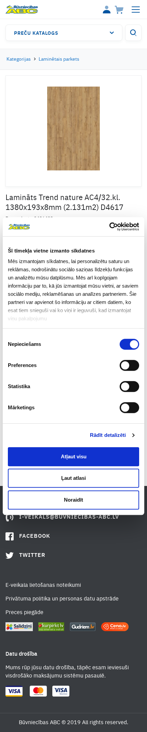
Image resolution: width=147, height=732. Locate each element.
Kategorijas (18, 59)
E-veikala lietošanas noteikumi (43, 585)
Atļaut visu (73, 456)
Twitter (32, 555)
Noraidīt (73, 500)
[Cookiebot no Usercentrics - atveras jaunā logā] (109, 226)
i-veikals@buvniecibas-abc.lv (69, 517)
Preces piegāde (24, 612)
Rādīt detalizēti (108, 435)
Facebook (34, 536)
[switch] (129, 365)
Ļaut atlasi (73, 478)
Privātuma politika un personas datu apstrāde (62, 599)
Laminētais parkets (59, 59)
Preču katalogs (36, 33)
